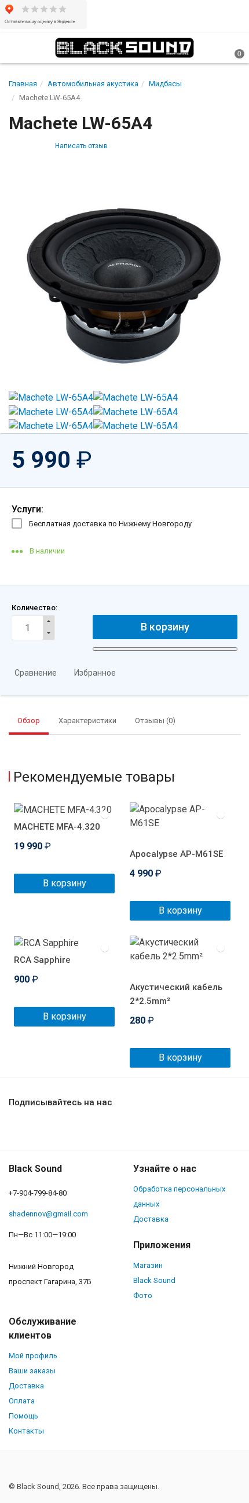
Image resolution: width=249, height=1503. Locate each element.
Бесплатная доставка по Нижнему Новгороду (110, 523)
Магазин (148, 1265)
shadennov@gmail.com (48, 1213)
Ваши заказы (32, 1370)
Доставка (151, 1219)
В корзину (64, 883)
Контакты (26, 1431)
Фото (142, 1295)
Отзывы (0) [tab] (155, 720)
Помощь (23, 1416)
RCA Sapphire (42, 960)
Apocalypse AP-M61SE (176, 854)
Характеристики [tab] (87, 720)
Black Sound (154, 1280)
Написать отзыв (81, 146)
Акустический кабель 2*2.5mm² (176, 994)
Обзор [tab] (28, 720)
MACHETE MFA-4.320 (57, 827)
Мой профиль (33, 1355)
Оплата (22, 1400)
